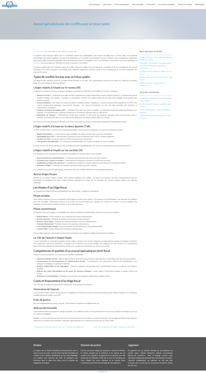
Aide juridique (199, 4)
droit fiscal (37, 63)
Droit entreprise (94, 4)
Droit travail (107, 4)
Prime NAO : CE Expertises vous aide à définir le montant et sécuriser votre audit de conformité (155, 65)
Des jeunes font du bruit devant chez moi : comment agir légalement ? (59, 328)
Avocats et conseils (185, 4)
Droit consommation (121, 4)
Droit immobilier (137, 4)
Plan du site (103, 372)
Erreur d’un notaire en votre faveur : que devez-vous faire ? (114, 327)
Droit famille (150, 4)
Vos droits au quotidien (166, 4)
